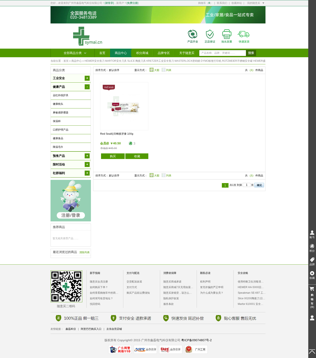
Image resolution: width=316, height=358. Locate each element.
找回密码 (95, 304)
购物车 (312, 301)
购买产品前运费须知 (138, 292)
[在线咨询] (312, 317)
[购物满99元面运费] (158, 22)
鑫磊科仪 (71, 328)
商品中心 (121, 53)
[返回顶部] (312, 351)
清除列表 (84, 252)
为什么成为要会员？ (211, 292)
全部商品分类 (73, 53)
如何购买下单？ (99, 287)
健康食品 (58, 138)
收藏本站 (237, 3)
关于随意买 (186, 53)
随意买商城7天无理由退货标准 (180, 287)
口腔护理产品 (60, 129)
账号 (312, 237)
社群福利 (59, 173)
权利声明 (205, 281)
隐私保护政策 (171, 298)
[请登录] (109, 3)
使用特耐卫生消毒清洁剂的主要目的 (258, 281)
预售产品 (59, 155)
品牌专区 (164, 53)
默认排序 (114, 70)
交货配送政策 (134, 281)
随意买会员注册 (99, 281)
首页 (102, 53)
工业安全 (59, 78)
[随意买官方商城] (158, 47)
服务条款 (168, 304)
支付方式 (132, 287)
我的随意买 (253, 3)
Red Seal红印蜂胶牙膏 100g (116, 133)
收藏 (137, 156)
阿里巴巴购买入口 (91, 328)
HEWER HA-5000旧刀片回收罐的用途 (260, 287)
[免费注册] (132, 3)
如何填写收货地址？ (101, 298)
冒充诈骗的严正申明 (211, 287)
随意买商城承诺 (172, 281)
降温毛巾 (58, 146)
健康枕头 (58, 103)
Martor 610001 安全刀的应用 (254, 304)
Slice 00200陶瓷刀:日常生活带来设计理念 (262, 298)
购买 (113, 156)
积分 (312, 250)
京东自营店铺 (114, 328)
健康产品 (59, 86)
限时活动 (59, 164)
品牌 (312, 264)
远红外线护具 (60, 95)
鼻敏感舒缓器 (60, 112)
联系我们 (222, 3)
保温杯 (57, 121)
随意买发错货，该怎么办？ (178, 292)
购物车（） (205, 3)
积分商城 (142, 53)
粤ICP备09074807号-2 (196, 340)
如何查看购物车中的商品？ (105, 292)
